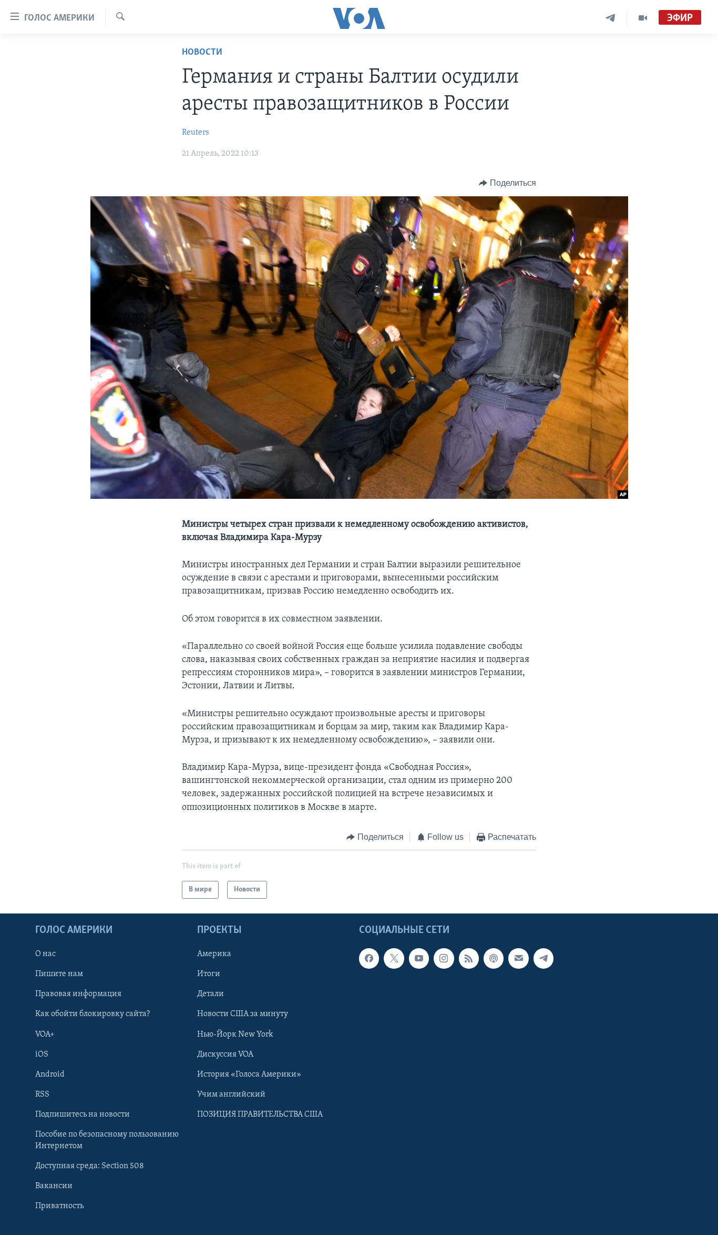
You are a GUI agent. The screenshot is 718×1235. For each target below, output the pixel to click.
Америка (214, 954)
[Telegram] (610, 18)
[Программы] (643, 18)
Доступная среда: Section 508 (89, 1166)
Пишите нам (59, 974)
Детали (210, 994)
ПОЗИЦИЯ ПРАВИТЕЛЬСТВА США (260, 1114)
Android (50, 1074)
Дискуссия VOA (225, 1054)
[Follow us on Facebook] (369, 959)
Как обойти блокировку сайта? (92, 1014)
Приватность (59, 1206)
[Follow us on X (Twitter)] (394, 959)
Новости (202, 52)
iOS (41, 1054)
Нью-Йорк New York (235, 1034)
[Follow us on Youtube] (419, 959)
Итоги (208, 974)
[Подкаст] (494, 959)
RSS (42, 1094)
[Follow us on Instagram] (444, 959)
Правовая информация (78, 994)
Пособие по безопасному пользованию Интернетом (107, 1140)
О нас (45, 954)
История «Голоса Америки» (249, 1074)
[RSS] (469, 959)
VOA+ (45, 1034)
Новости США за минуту (242, 1014)
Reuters (195, 132)
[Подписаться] (518, 959)
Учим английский (231, 1094)
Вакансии (54, 1186)
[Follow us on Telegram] (543, 959)
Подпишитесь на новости (82, 1114)
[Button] (507, 183)
